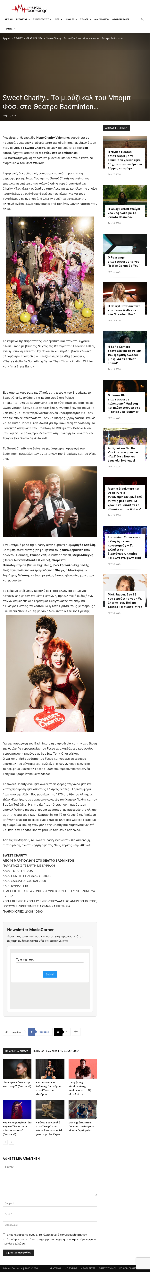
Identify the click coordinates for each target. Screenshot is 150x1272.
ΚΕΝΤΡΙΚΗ (55, 1268)
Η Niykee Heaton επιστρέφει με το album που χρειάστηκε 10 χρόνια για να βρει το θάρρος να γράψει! (125, 160)
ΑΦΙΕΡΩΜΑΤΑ (101, 19)
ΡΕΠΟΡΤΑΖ (21, 19)
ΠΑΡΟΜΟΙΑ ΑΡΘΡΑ (16, 1051)
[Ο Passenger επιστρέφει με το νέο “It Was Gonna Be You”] (125, 250)
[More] (76, 1032)
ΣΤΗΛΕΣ (84, 19)
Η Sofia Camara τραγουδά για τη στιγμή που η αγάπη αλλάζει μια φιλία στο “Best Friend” (125, 355)
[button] (142, 19)
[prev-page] (5, 1142)
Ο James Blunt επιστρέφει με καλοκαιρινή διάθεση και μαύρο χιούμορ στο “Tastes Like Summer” (124, 404)
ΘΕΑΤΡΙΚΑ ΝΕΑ (34, 38)
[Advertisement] (101, 9)
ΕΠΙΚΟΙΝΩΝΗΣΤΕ (128, 1268)
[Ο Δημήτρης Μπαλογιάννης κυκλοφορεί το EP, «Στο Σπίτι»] (83, 1069)
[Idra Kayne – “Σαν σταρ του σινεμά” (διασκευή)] (17, 1069)
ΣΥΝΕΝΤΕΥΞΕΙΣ (41, 19)
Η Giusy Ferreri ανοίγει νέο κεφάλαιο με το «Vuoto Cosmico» (124, 213)
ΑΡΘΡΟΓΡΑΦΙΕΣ (120, 19)
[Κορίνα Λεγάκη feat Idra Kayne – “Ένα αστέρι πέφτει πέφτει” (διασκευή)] (17, 1109)
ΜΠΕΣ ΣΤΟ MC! (107, 1268)
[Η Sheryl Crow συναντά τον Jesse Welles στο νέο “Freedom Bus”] (125, 298)
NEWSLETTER (88, 1268)
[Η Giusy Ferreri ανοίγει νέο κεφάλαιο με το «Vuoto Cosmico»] (125, 201)
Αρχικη (8, 19)
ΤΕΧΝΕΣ (8, 28)
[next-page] (11, 1142)
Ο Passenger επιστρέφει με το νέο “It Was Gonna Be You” (124, 261)
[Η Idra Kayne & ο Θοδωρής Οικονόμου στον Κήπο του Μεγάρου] (50, 1069)
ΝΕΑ (57, 19)
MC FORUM (70, 1268)
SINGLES (69, 19)
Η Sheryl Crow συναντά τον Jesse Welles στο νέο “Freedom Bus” (124, 310)
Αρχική (6, 38)
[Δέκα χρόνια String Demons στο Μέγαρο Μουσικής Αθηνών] (83, 1109)
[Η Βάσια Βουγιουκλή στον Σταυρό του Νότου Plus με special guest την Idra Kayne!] (50, 1109)
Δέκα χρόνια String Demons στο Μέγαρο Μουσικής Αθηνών (81, 1126)
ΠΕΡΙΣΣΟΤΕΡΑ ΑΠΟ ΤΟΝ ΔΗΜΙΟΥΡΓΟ (56, 1051)
